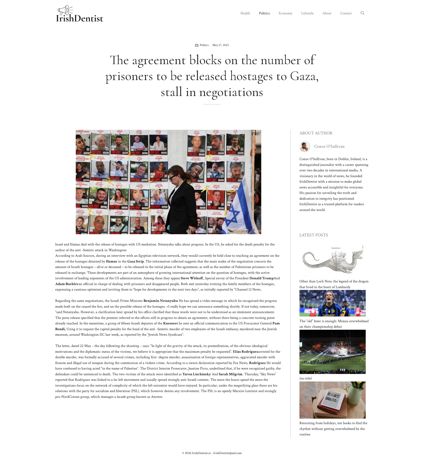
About (326, 13)
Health (245, 13)
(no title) (305, 378)
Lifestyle (307, 13)
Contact (346, 13)
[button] (362, 13)
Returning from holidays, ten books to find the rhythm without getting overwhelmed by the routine (333, 429)
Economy (285, 13)
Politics (264, 13)
